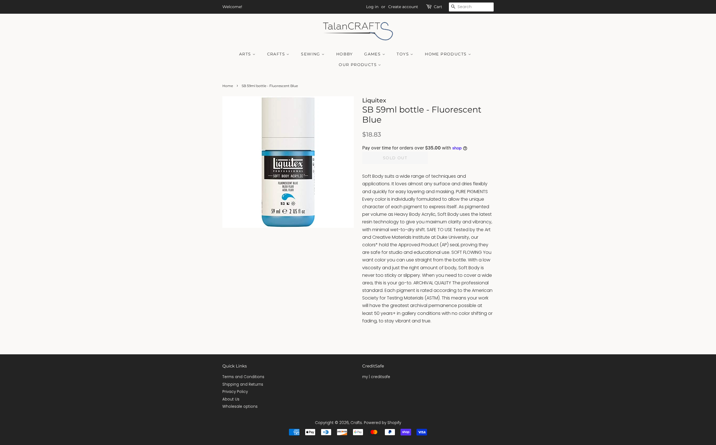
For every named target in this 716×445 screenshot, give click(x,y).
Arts (246, 54)
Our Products (358, 64)
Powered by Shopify (382, 422)
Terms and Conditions (243, 377)
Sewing (311, 54)
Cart (438, 6)
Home (227, 86)
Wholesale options (240, 406)
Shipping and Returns (242, 384)
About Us (230, 399)
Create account (403, 6)
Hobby (344, 54)
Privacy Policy (235, 391)
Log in (372, 6)
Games (373, 54)
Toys (403, 54)
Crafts (277, 54)
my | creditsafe (376, 377)
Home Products (446, 54)
